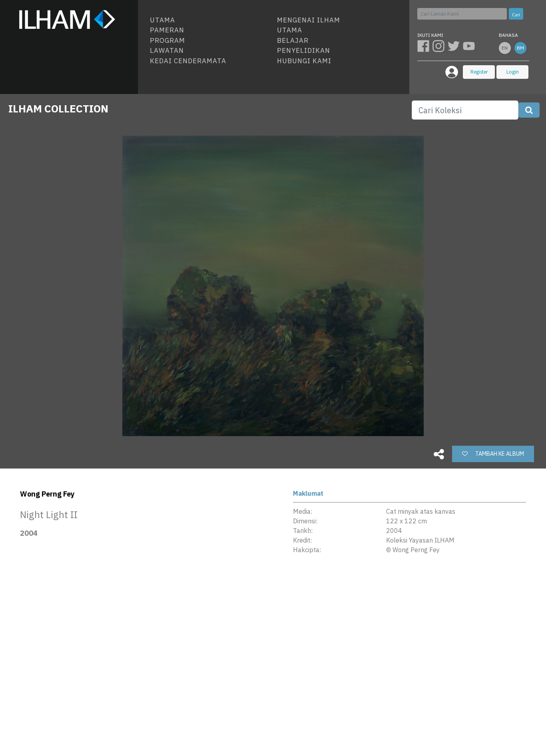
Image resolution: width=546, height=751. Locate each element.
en (505, 48)
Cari (516, 15)
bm (520, 48)
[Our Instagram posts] (440, 46)
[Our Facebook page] (424, 46)
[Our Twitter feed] (455, 46)
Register (479, 71)
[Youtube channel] (469, 46)
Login (512, 71)
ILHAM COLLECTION (58, 108)
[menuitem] (210, 20)
